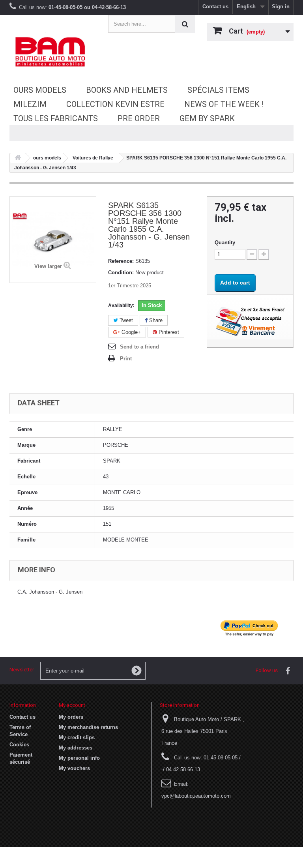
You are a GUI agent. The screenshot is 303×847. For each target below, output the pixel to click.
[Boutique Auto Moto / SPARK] (52, 52)
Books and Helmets (127, 90)
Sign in (281, 6)
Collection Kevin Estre (115, 104)
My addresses (75, 748)
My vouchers (74, 768)
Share (155, 320)
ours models (39, 90)
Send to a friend (139, 347)
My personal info (79, 758)
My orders (71, 717)
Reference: (121, 261)
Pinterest (168, 332)
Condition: (121, 272)
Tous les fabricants (55, 118)
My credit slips (77, 737)
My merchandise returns (88, 727)
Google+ (130, 332)
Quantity (225, 242)
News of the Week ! (224, 104)
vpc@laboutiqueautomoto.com (196, 796)
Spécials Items (218, 90)
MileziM (30, 104)
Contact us (215, 6)
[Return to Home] (17, 158)
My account (72, 705)
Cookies (19, 745)
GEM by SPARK (207, 118)
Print (126, 359)
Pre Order (139, 118)
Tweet (125, 320)
